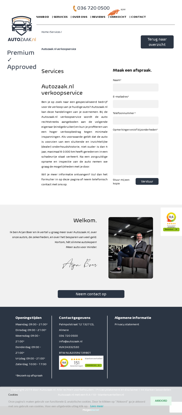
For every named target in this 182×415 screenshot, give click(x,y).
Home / (45, 32)
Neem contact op (91, 294)
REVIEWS (98, 16)
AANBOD (42, 16)
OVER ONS (79, 16)
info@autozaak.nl (70, 341)
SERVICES (61, 16)
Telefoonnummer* (124, 113)
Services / (56, 32)
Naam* (117, 80)
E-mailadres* (121, 96)
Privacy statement (127, 324)
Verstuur (147, 181)
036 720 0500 (93, 8)
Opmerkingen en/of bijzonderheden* (135, 129)
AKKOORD (161, 401)
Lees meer (96, 406)
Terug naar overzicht (157, 42)
